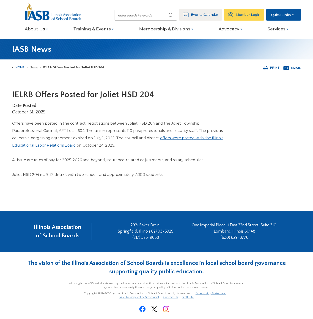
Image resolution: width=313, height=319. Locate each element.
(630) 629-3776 (234, 237)
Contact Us (170, 297)
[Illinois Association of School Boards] (56, 12)
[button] (283, 15)
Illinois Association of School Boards (57, 231)
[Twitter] (154, 309)
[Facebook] (142, 309)
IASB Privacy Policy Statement (139, 297)
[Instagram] (166, 309)
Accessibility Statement (211, 293)
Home (20, 67)
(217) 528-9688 (145, 237)
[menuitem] (36, 31)
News (34, 67)
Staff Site (188, 297)
